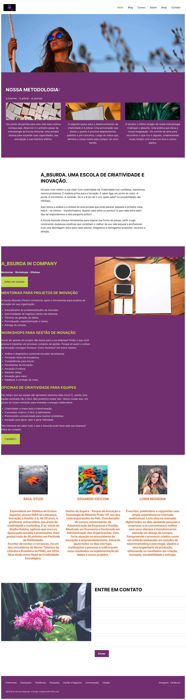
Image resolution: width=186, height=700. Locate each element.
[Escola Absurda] (9, 7)
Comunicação (92, 682)
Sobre (153, 7)
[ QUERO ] (10, 439)
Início (120, 7)
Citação (106, 682)
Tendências (40, 682)
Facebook (175, 682)
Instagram (164, 682)
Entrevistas (11, 682)
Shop (164, 7)
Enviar (101, 653)
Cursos (141, 7)
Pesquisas (55, 682)
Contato (175, 7)
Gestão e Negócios (72, 682)
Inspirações (26, 682)
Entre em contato (14, 281)
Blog (130, 7)
